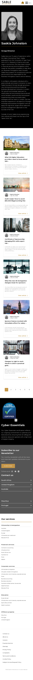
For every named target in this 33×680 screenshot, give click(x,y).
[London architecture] (16, 225)
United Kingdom (5, 530)
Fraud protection (8, 643)
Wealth (3, 559)
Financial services (7, 544)
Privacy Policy (7, 649)
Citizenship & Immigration (10, 525)
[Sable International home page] (6, 2)
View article (22, 173)
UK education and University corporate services (13, 574)
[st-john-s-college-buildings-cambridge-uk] (16, 143)
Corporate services (8, 566)
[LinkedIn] (18, 471)
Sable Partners (5, 585)
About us (5, 637)
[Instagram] (11, 471)
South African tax (6, 552)
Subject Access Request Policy (12, 662)
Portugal (3, 617)
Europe (3, 533)
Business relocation (6, 581)
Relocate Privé (5, 537)
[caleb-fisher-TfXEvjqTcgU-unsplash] (16, 347)
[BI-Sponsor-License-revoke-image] (16, 307)
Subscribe (8, 466)
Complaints (6, 652)
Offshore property (7, 612)
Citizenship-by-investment (8, 535)
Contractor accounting (7, 547)
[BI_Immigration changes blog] (16, 267)
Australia (3, 528)
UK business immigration (8, 569)
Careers (5, 640)
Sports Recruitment (6, 602)
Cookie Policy (7, 659)
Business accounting (6, 578)
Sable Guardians (5, 605)
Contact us (6, 633)
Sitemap (5, 646)
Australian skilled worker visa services (11, 583)
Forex (2, 557)
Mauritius (4, 615)
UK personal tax (5, 550)
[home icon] (22, 2)
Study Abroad (4, 598)
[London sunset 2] (16, 185)
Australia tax (4, 554)
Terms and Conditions (9, 656)
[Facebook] (15, 471)
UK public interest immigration (9, 571)
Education (4, 595)
